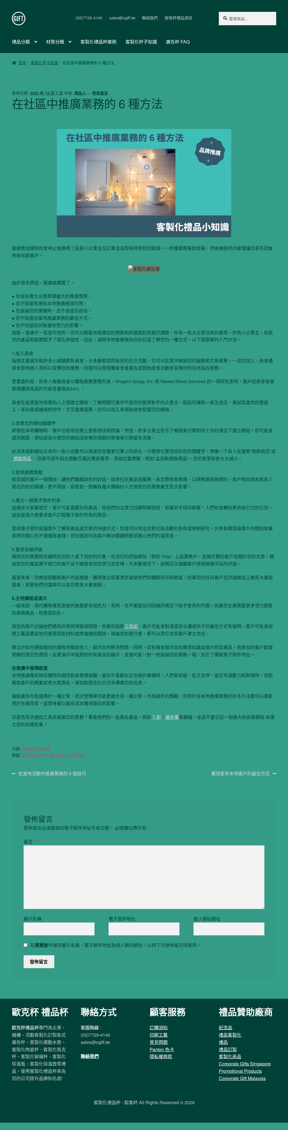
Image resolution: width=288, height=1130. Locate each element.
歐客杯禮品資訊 (178, 17)
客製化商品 (230, 1056)
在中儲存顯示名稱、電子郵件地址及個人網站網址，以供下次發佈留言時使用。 (115, 945)
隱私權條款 (161, 1056)
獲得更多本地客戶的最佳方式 (240, 773)
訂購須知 (159, 1027)
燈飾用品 (22, 458)
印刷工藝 (159, 1035)
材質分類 (55, 41)
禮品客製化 (230, 1035)
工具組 (131, 626)
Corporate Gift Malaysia (242, 1078)
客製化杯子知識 (141, 41)
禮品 (223, 1042)
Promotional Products (240, 1071)
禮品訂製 (228, 1049)
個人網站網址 (207, 918)
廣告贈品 (57, 755)
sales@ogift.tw (122, 17)
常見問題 (159, 1042)
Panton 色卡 (162, 1049)
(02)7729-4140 (89, 17)
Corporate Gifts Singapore (245, 1063)
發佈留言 (100, 93)
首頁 (22, 62)
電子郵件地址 (123, 918)
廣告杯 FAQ (178, 41)
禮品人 (80, 93)
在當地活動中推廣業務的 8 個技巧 (52, 773)
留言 (29, 841)
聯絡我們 (150, 17)
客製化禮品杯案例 (98, 41)
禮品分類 (21, 41)
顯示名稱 (34, 918)
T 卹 (156, 717)
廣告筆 (172, 717)
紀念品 (225, 1027)
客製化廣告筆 (34, 755)
